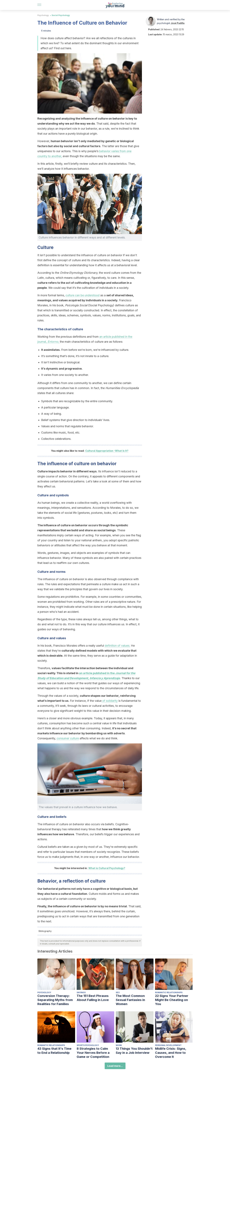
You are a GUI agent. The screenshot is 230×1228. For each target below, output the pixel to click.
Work (119, 1045)
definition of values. (117, 645)
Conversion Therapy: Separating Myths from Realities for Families (55, 1000)
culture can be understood (83, 295)
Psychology (43, 15)
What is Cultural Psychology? (106, 868)
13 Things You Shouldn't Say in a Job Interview (134, 1051)
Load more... (115, 1065)
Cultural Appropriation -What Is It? (106, 450)
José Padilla (177, 23)
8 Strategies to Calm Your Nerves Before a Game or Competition (93, 1053)
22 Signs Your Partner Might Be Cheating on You (171, 1000)
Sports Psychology (88, 1045)
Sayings (81, 992)
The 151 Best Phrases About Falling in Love (93, 998)
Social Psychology (61, 15)
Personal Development (168, 1045)
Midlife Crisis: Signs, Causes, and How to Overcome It (170, 1053)
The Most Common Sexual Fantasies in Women (130, 1000)
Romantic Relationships (168, 992)
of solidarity (110, 700)
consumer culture (68, 738)
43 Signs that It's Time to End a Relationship (54, 1051)
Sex (118, 992)
